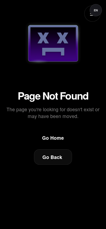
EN (96, 10)
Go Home (53, 137)
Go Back (52, 157)
